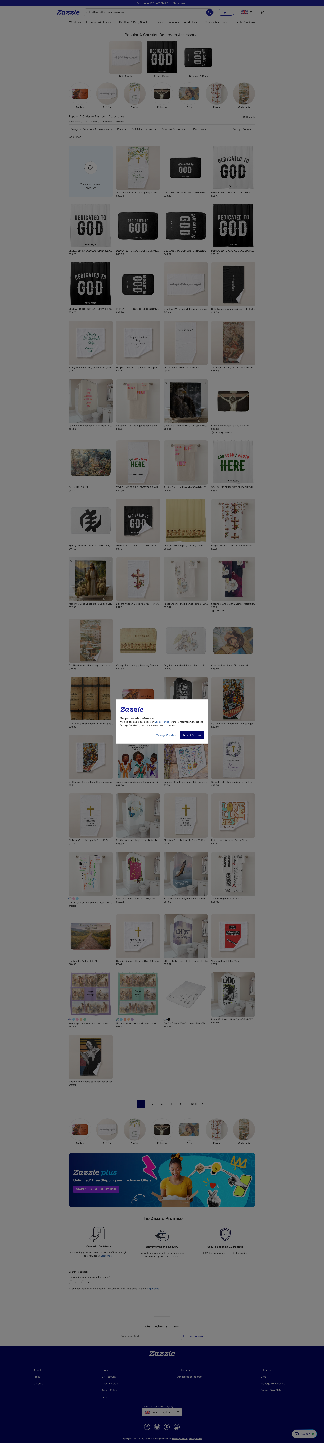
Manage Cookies (166, 735)
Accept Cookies (191, 735)
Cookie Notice (161, 721)
